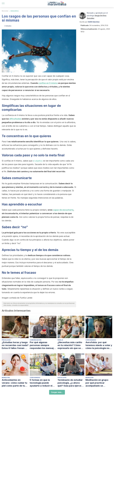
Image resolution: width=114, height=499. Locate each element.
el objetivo (38, 161)
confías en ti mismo (48, 83)
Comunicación (35, 340)
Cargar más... (57, 392)
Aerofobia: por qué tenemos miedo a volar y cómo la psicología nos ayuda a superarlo (99, 345)
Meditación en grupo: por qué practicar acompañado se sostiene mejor (97, 383)
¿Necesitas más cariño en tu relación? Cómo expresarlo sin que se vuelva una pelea (70, 345)
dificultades (15, 119)
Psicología (6, 340)
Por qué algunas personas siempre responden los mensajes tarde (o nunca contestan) (43, 345)
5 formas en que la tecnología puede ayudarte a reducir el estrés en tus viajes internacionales (41, 383)
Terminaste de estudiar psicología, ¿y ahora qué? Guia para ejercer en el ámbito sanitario (70, 383)
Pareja (60, 340)
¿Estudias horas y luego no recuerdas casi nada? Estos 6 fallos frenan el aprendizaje (15, 345)
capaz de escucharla (63, 210)
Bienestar (5, 11)
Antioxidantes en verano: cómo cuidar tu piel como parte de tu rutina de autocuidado (14, 383)
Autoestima (15, 11)
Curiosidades (91, 340)
